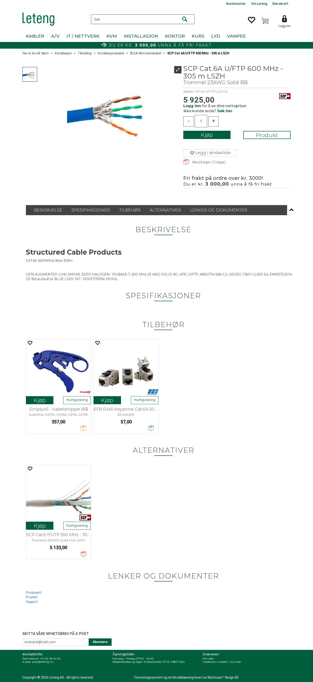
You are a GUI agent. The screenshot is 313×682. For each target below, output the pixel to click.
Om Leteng (259, 4)
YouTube (235, 661)
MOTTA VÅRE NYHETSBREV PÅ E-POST (55, 634)
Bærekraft (280, 4)
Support (32, 602)
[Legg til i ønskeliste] (29, 342)
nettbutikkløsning (181, 677)
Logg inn (284, 26)
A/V (55, 36)
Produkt (267, 135)
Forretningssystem (148, 677)
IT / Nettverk (83, 36)
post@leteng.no (42, 661)
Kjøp (207, 134)
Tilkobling (85, 53)
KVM (112, 36)
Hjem (45, 53)
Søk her (224, 111)
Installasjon (141, 36)
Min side (208, 658)
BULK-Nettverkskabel (145, 53)
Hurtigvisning (77, 400)
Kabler (35, 36)
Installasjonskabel (111, 53)
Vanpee (236, 36)
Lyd (215, 36)
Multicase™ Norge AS (223, 677)
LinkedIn (222, 661)
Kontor (175, 36)
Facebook (209, 661)
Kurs (198, 36)
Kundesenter (236, 4)
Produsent (33, 592)
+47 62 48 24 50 (50, 658)
